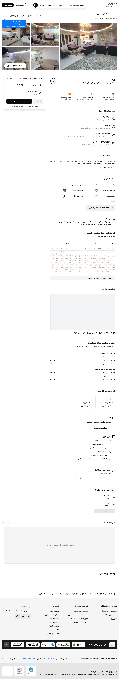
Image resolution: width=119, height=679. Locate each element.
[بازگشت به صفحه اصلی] (6, 644)
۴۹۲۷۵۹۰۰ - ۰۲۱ (48, 658)
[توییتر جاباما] (23, 616)
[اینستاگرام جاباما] (17, 616)
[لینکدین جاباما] (28, 616)
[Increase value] (16, 93)
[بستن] (4, 22)
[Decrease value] (9, 93)
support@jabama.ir (28, 658)
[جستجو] (35, 5)
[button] (88, 46)
